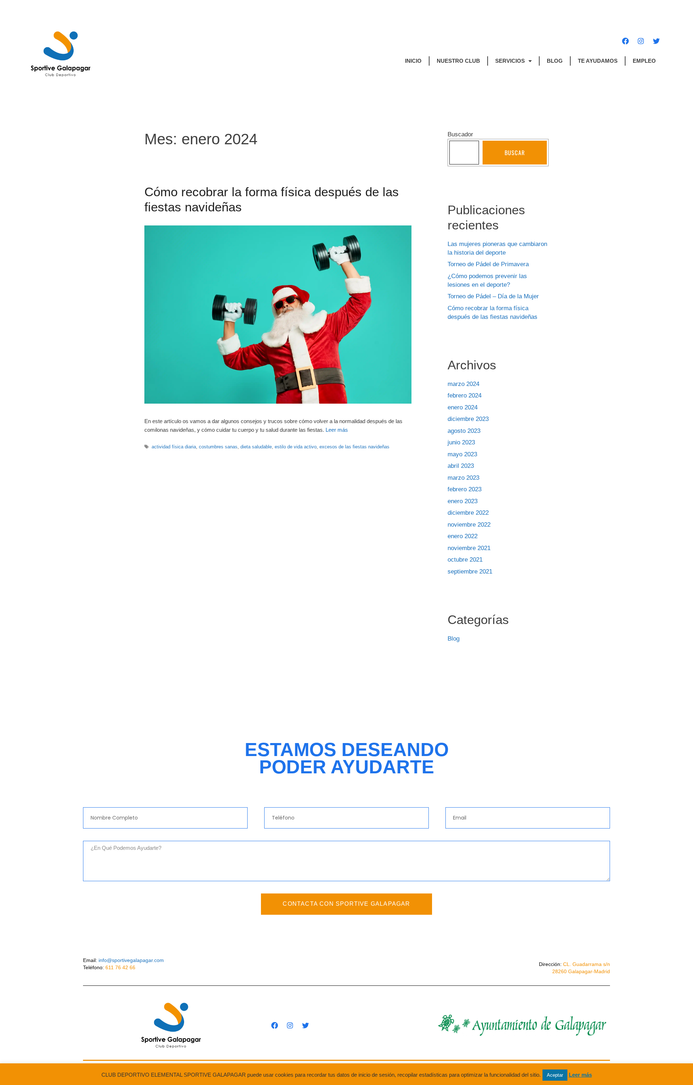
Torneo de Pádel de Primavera (488, 264)
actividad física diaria (174, 446)
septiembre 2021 (470, 571)
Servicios (510, 61)
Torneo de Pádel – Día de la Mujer (493, 296)
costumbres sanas (218, 446)
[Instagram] (641, 41)
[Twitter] (656, 41)
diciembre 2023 (468, 419)
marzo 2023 (463, 477)
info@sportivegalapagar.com (131, 960)
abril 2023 (461, 465)
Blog (555, 61)
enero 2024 (463, 407)
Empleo (644, 61)
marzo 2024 (463, 384)
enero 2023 (463, 501)
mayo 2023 (462, 454)
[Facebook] (625, 41)
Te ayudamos (598, 61)
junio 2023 (461, 442)
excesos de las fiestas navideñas (354, 446)
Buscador (460, 134)
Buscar (515, 152)
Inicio (413, 61)
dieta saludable (256, 446)
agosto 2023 (464, 430)
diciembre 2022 (468, 512)
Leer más (337, 430)
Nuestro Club (458, 61)
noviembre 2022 (469, 524)
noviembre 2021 (469, 548)
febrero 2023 (464, 489)
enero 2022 (463, 536)
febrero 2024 (464, 395)
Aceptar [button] (555, 1075)
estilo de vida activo (296, 446)
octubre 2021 (465, 559)
